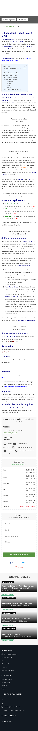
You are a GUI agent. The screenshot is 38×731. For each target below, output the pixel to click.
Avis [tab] (18, 27)
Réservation (10, 81)
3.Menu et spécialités (10, 75)
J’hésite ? (9, 85)
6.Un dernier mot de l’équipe (12, 89)
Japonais (4, 685)
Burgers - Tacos (8, 582)
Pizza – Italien (6, 682)
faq (21, 394)
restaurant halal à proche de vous (15, 386)
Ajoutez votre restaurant (9, 654)
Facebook (15, 563)
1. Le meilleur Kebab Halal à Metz (12, 69)
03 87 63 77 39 (25, 517)
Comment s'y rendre (10, 433)
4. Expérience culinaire (10, 77)
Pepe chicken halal (8, 670)
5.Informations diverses (11, 79)
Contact (4, 667)
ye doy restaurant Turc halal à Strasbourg (17, 603)
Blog (3, 660)
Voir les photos (10, 20)
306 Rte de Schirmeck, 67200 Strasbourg (15, 605)
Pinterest (20, 567)
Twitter (26, 563)
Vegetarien (5, 689)
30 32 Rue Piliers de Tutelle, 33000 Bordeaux (16, 636)
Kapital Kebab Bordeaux (11, 634)
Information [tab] (8, 27)
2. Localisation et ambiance (12, 73)
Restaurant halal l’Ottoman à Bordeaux (16, 619)
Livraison (9, 83)
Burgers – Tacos (7, 679)
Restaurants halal (7, 657)
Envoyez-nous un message (19, 554)
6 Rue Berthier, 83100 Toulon (11, 590)
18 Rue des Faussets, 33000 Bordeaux (14, 621)
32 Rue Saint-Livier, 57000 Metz (13, 430)
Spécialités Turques (9, 597)
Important (9, 87)
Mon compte (6, 664)
